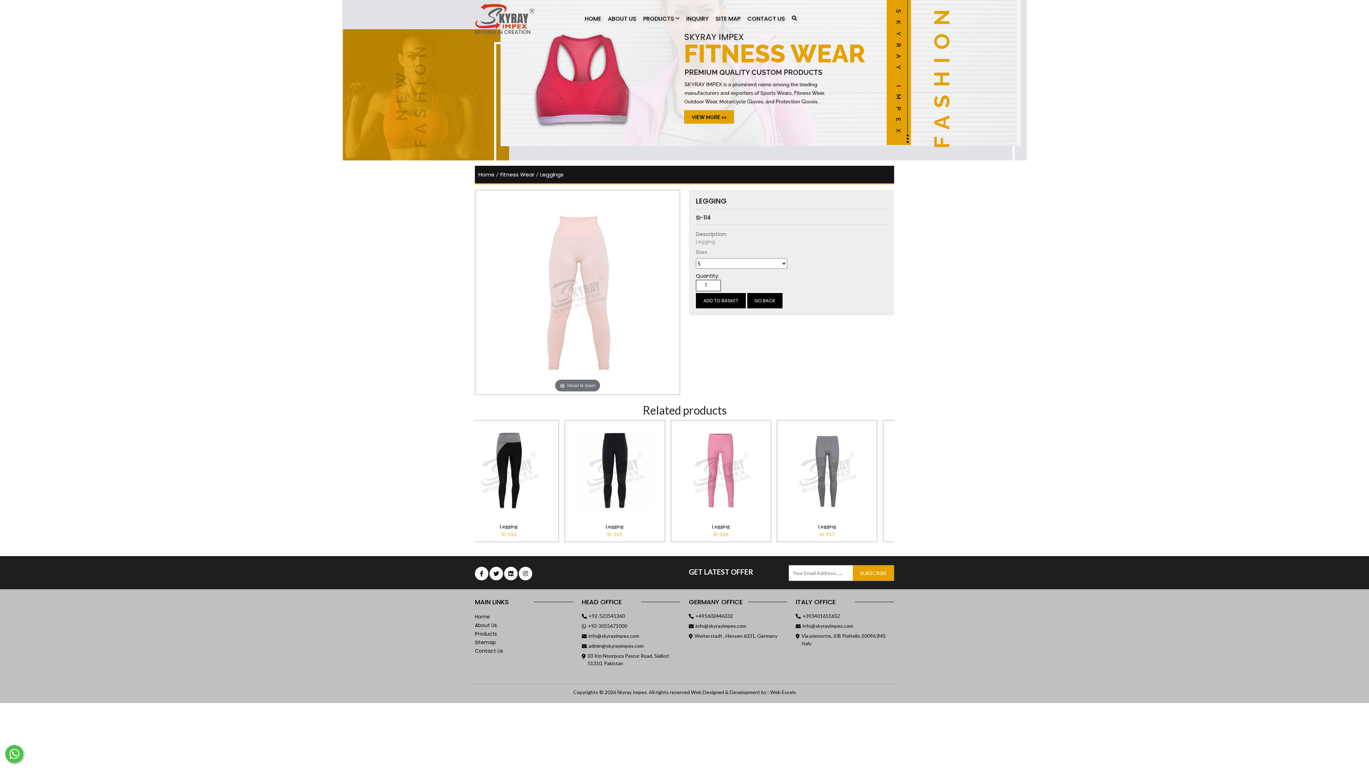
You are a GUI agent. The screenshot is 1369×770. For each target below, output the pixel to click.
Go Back (764, 300)
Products (659, 19)
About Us (622, 19)
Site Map (728, 19)
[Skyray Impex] (514, 19)
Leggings (552, 174)
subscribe (873, 573)
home (486, 174)
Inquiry (697, 19)
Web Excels (783, 692)
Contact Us (766, 19)
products (486, 633)
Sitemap (485, 642)
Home (593, 19)
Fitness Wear (517, 174)
